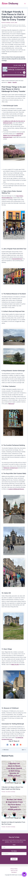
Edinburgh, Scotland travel (11, 468)
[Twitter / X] (10, 744)
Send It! (14, 859)
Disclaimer (14, 872)
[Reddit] (20, 744)
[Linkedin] (17, 744)
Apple (9, 82)
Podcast (3, 791)
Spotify (15, 82)
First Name (14, 851)
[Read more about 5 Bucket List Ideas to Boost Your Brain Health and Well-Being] (14, 772)
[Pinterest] (14, 744)
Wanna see (11, 403)
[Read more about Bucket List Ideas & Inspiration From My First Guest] (14, 807)
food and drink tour (17, 258)
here (5, 27)
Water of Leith (15, 664)
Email (14, 844)
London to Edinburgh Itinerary (16, 489)
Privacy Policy (14, 868)
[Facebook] (7, 744)
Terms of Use (14, 870)
